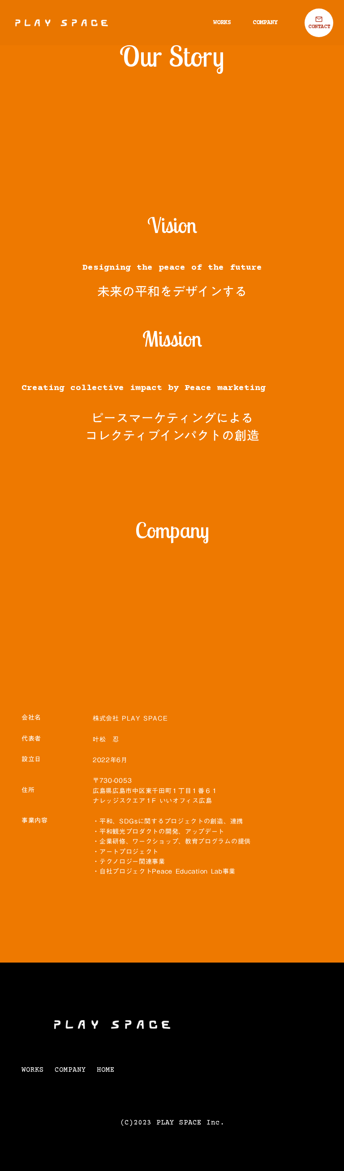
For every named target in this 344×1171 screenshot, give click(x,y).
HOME (106, 1070)
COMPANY (265, 23)
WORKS (222, 23)
